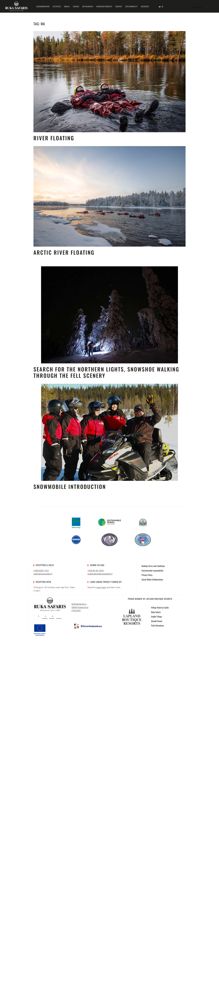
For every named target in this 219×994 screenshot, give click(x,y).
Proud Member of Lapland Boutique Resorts (150, 598)
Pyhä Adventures (157, 625)
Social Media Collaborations (152, 579)
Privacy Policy (147, 575)
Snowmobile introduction (69, 486)
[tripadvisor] (58, 616)
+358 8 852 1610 (41, 570)
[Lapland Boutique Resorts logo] (132, 616)
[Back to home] (16, 6)
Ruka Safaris (156, 612)
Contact (118, 6)
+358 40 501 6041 (96, 570)
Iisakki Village (156, 616)
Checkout (145, 6)
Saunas (76, 6)
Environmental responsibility (152, 570)
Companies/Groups (104, 6)
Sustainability (131, 6)
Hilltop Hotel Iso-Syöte (160, 607)
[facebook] (51, 616)
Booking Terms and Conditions (153, 566)
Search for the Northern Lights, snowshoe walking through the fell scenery (106, 372)
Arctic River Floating (63, 252)
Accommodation (43, 6)
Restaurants (87, 6)
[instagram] (44, 616)
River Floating (53, 138)
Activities (57, 6)
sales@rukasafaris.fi (42, 574)
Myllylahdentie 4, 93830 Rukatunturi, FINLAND (80, 607)
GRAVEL (67, 6)
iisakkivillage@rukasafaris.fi (100, 574)
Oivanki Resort (156, 621)
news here (101, 587)
